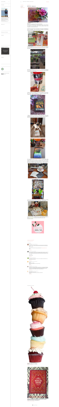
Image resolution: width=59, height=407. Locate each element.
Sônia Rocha (30, 261)
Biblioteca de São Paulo (38, 46)
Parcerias (28, 1)
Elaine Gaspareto (31, 217)
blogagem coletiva (23, 7)
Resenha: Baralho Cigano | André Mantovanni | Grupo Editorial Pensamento (37, 399)
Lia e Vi (30, 251)
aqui (31, 94)
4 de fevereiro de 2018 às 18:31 (34, 261)
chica (29, 257)
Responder (30, 256)
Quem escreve (31, 1)
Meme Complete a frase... (32, 363)
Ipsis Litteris (30, 266)
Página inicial (24, 1)
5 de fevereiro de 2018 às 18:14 (34, 266)
